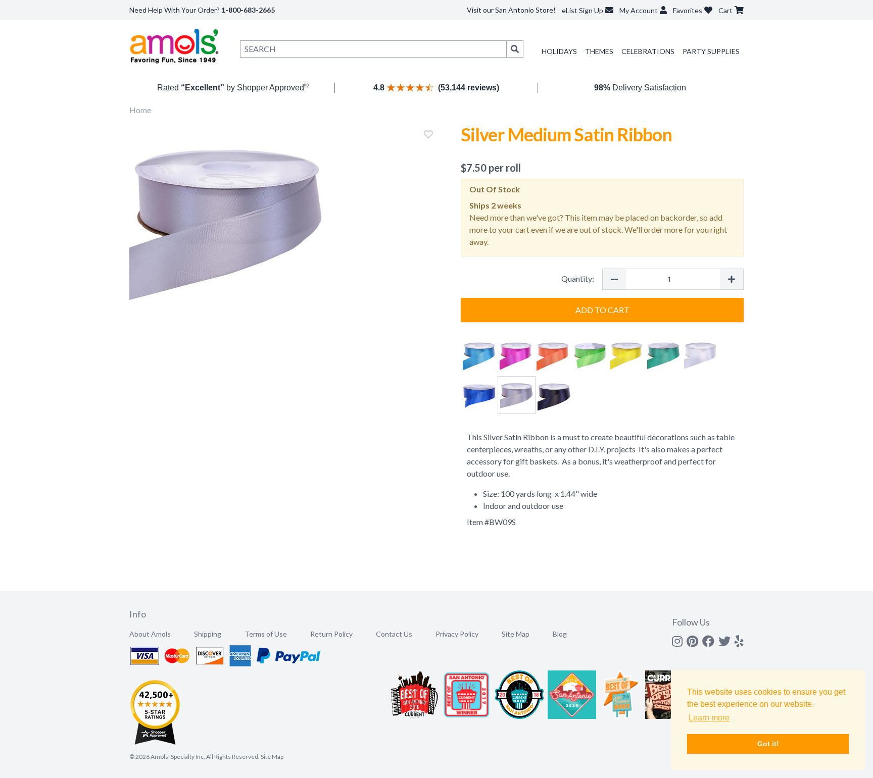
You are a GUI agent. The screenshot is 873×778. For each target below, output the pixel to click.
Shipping (207, 634)
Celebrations (647, 51)
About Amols (150, 634)
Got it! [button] (768, 744)
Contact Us (394, 634)
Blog (560, 634)
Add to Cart (602, 310)
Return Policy (331, 634)
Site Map (515, 634)
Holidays (559, 51)
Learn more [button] (709, 717)
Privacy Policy (456, 634)
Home (140, 110)
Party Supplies (711, 51)
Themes (599, 51)
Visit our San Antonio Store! (511, 10)
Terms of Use (266, 634)
